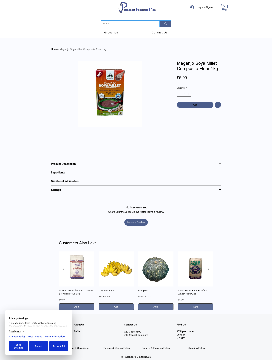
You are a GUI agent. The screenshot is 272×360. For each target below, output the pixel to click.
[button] (111, 32)
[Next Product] (209, 269)
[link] (224, 7)
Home (54, 49)
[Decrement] (179, 93)
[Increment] (189, 93)
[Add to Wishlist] (218, 105)
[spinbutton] (184, 93)
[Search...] (165, 24)
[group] (136, 280)
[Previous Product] (63, 269)
